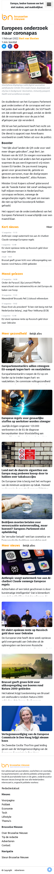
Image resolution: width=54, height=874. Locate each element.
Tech (4, 812)
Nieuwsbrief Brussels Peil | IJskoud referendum (25, 298)
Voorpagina (8, 800)
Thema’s (6, 820)
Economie (7, 808)
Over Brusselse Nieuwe (15, 833)
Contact (6, 845)
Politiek (6, 804)
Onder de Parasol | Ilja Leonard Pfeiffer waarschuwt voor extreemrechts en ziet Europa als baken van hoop (27, 286)
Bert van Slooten (29, 38)
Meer (49, 226)
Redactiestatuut (10, 788)
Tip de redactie (10, 837)
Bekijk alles (35, 333)
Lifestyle (6, 816)
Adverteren (8, 841)
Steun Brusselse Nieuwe (15, 857)
